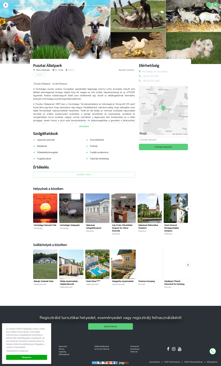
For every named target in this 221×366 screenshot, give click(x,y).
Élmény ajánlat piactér (80, 5)
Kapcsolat (63, 346)
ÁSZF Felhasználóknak (193, 362)
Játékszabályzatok (102, 346)
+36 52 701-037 (150, 76)
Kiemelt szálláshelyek (47, 5)
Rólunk (61, 349)
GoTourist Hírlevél (102, 349)
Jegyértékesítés (99, 5)
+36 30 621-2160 (151, 80)
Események (31, 5)
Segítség (62, 352)
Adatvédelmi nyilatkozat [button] (17, 351)
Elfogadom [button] (26, 357)
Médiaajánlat (64, 354)
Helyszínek (18, 5)
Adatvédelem (154, 362)
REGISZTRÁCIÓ (110, 326)
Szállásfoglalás (20, 8)
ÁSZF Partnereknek (172, 362)
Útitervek (64, 5)
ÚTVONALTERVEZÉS (163, 147)
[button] (187, 208)
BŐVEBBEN (84, 126)
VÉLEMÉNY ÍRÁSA (84, 174)
